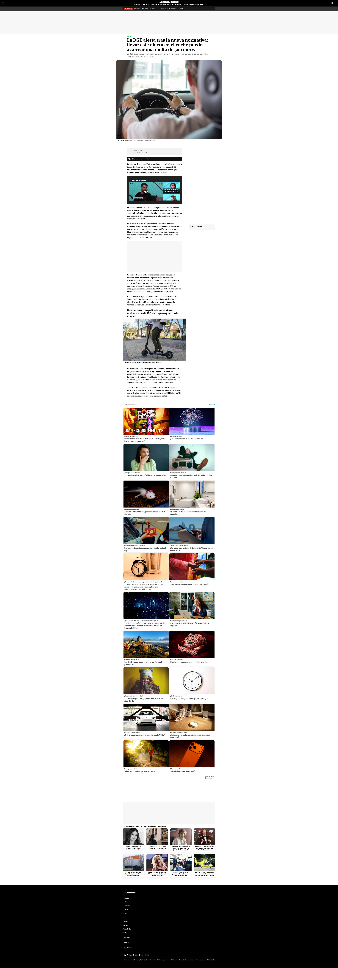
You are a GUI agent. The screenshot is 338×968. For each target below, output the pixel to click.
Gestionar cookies (188, 960)
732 (147, 955)
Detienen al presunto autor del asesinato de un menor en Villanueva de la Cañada (204, 873)
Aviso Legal (137, 960)
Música (178, 5)
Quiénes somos (128, 960)
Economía (155, 5)
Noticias (137, 5)
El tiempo (126, 937)
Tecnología (194, 5)
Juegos (185, 5)
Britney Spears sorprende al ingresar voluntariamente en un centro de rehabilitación (157, 873)
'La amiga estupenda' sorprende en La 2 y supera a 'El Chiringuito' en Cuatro (154, 9)
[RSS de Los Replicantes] (125, 955)
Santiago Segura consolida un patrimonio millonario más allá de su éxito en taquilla (204, 848)
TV (173, 5)
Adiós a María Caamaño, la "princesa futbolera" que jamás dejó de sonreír (181, 848)
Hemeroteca (127, 947)
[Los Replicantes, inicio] (169, 2)
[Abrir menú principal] (2, 3)
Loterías (126, 942)
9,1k (141, 955)
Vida (202, 5)
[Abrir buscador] (332, 3)
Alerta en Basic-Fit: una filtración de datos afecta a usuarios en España (134, 873)
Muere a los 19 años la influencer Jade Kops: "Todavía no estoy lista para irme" (133, 848)
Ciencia (163, 5)
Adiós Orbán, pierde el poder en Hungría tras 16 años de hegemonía (180, 873)
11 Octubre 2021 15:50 (140, 152)
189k (130, 955)
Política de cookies (176, 960)
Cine (169, 5)
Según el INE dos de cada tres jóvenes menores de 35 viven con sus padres (157, 848)
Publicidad (145, 960)
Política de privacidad (163, 960)
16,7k (136, 955)
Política (146, 5)
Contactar (152, 960)
